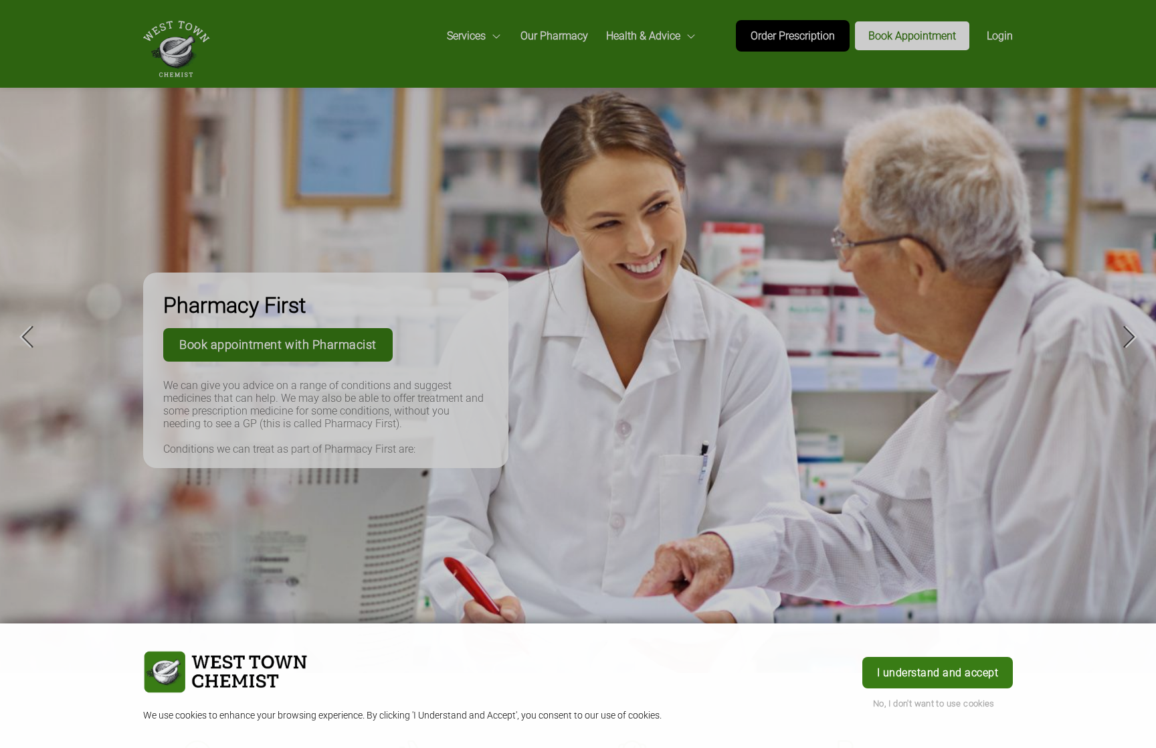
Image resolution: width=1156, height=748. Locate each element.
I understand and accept (937, 672)
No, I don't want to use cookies (934, 703)
